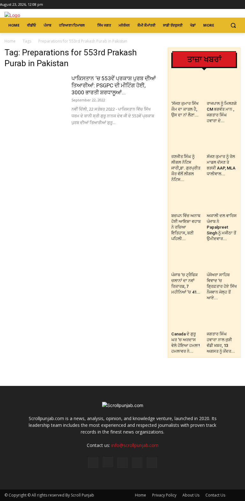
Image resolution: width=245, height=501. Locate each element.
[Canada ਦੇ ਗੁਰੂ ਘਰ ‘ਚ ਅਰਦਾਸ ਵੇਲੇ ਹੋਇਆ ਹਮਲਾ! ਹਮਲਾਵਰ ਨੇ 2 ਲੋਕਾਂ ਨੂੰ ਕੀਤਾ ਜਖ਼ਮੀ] (186, 318)
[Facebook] (215, 4)
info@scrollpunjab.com (135, 445)
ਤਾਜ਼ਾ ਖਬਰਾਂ (204, 59)
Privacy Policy (164, 495)
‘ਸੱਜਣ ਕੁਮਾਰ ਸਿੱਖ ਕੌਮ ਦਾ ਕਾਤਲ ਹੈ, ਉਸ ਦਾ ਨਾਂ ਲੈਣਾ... (184, 109)
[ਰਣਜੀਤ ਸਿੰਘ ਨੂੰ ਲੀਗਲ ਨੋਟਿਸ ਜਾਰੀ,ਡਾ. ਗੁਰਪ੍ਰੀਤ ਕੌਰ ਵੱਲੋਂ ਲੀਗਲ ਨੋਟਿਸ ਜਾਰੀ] (186, 141)
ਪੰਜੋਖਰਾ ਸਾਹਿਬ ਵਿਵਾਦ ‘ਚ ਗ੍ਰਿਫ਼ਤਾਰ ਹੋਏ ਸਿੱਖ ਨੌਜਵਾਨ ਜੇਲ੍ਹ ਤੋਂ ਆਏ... (222, 286)
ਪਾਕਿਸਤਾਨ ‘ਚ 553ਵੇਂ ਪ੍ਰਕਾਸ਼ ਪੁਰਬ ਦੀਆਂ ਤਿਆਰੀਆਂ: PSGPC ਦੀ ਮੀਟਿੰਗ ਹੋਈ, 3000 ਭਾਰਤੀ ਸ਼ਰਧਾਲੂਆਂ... (113, 85)
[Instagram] (223, 4)
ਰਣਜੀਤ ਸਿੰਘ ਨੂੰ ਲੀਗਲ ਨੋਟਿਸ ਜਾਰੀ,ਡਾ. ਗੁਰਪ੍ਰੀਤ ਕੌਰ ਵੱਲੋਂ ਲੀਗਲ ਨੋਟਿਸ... (185, 168)
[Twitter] (232, 4)
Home (10, 41)
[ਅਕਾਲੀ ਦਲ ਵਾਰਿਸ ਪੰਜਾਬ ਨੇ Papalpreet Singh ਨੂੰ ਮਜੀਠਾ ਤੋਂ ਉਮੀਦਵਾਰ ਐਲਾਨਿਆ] (222, 200)
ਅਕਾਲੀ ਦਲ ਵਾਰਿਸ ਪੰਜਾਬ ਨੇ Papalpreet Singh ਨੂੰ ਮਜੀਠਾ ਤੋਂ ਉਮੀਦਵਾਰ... (222, 227)
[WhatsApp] (137, 463)
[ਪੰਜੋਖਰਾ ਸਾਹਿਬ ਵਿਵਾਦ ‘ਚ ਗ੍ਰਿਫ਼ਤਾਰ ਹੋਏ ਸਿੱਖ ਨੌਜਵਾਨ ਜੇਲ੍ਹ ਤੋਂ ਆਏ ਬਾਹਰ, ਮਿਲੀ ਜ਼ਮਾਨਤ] (222, 259)
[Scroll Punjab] (47, 15)
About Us (190, 495)
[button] (233, 25)
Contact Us (215, 495)
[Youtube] (241, 4)
